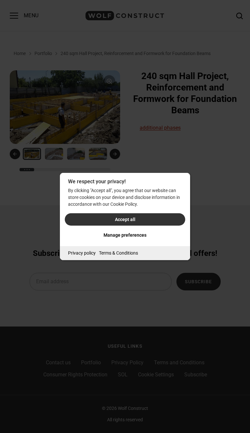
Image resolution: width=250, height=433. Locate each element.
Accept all (125, 219)
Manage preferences (125, 235)
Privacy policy (82, 253)
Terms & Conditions (118, 253)
